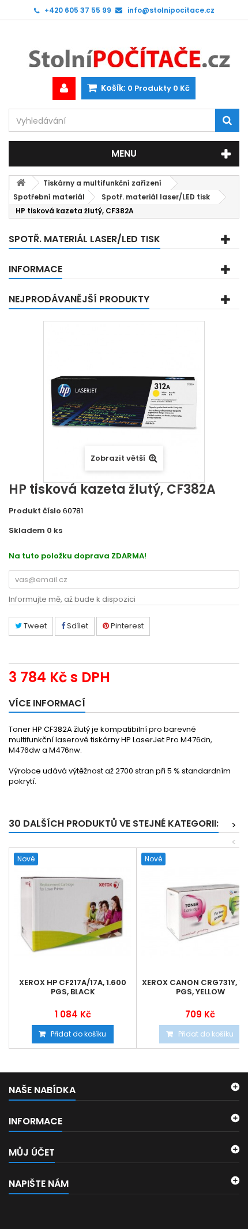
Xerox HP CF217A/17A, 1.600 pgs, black (72, 987)
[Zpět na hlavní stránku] (21, 183)
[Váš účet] (64, 88)
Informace (35, 269)
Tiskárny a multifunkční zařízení (102, 183)
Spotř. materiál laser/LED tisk (156, 197)
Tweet (34, 625)
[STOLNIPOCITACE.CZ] (124, 48)
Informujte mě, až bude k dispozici (72, 599)
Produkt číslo (35, 511)
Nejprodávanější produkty (79, 299)
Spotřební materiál (49, 197)
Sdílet (76, 625)
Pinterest (126, 625)
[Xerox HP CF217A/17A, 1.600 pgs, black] (72, 912)
